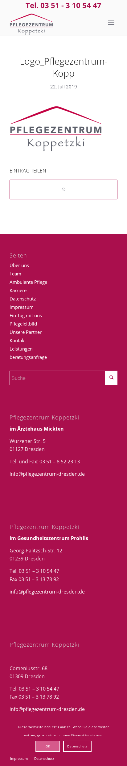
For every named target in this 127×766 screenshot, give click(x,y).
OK (48, 746)
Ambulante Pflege (28, 282)
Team (15, 273)
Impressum (22, 307)
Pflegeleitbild (23, 324)
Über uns (19, 265)
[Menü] (111, 22)
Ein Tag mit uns (26, 315)
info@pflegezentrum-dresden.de (47, 473)
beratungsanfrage (28, 357)
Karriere (18, 290)
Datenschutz (23, 299)
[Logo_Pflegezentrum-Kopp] (53, 22)
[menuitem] (111, 22)
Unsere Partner (26, 332)
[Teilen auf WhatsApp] (63, 189)
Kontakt (18, 340)
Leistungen (21, 349)
